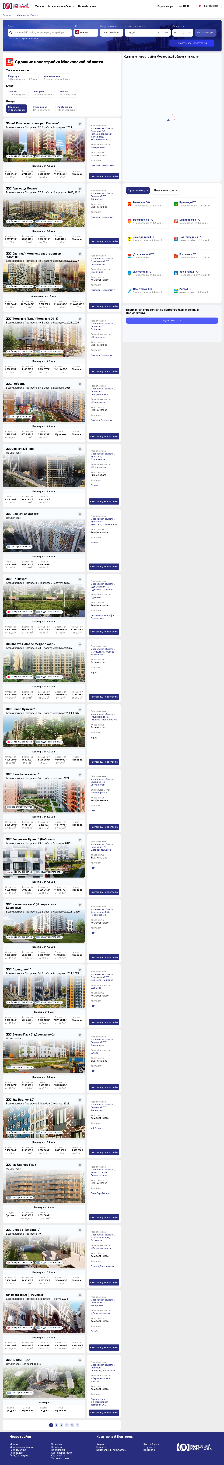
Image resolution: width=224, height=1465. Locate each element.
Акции (100, 1444)
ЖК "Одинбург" (16, 579)
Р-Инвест (95, 485)
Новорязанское (99, 394)
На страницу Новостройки (104, 176)
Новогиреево (99, 792)
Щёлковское (110, 524)
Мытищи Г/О (97, 651)
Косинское (109, 1370)
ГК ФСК (94, 1331)
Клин (104, 1172)
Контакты (149, 1450)
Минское (108, 589)
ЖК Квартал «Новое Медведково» (30, 644)
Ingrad (94, 672)
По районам (58, 1450)
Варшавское (97, 1045)
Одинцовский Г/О (100, 261)
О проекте (149, 1447)
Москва (14, 1444)
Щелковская (99, 467)
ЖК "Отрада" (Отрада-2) (23, 1229)
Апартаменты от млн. (44, 296)
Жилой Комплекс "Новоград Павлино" (32, 123)
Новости (101, 1447)
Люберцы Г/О (98, 326)
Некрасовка (99, 147)
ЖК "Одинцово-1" (18, 969)
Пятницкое (96, 1240)
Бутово (95, 1053)
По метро (56, 1447)
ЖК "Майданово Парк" (21, 1164)
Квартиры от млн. (43, 166)
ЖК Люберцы (15, 383)
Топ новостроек (60, 1458)
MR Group (96, 1128)
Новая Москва (18, 1450)
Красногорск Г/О (100, 912)
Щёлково (96, 456)
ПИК (93, 810)
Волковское (97, 654)
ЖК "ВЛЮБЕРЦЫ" (18, 1360)
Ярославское (98, 459)
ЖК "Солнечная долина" (22, 514)
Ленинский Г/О (98, 196)
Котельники (98, 337)
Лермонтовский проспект (100, 1379)
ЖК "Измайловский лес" (22, 774)
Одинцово (96, 589)
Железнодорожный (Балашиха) (101, 135)
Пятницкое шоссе (101, 1248)
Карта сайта (58, 1455)
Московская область (27, 15)
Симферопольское (101, 849)
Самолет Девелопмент (103, 165)
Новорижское (98, 264)
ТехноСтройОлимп (100, 1193)
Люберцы (96, 1370)
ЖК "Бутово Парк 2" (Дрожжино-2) (30, 1034)
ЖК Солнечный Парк (20, 448)
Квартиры (44, 1402)
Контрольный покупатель (111, 1450)
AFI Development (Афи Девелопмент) (102, 616)
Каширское (97, 199)
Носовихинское (99, 139)
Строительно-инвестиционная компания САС (99, 1402)
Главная (7, 15)
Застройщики (151, 1444)
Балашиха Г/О (98, 131)
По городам (16, 1452)
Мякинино (97, 272)
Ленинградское (99, 1175)
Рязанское (96, 329)
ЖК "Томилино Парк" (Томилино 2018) (32, 318)
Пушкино (95, 719)
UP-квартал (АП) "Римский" (25, 1295)
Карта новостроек (61, 1452)
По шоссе (56, 1444)
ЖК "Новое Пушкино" (20, 709)
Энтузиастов (98, 784)
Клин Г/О (95, 1172)
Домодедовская (101, 1313)
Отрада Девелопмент (102, 1266)
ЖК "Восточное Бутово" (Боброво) (30, 839)
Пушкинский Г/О (99, 717)
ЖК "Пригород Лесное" (22, 188)
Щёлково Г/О (98, 521)
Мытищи (110, 651)
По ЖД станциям (19, 1455)
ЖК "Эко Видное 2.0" (20, 1099)
